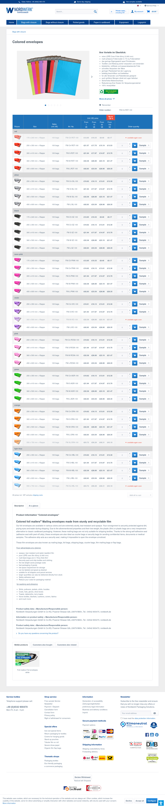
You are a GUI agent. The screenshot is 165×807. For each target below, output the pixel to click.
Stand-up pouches (51, 739)
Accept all (140, 801)
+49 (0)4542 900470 (17, 706)
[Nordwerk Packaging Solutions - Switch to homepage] (19, 10)
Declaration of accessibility (92, 701)
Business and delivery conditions (94, 709)
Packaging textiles (51, 760)
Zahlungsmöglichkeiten (91, 704)
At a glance (33, 505)
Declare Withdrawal (82, 777)
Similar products (21, 645)
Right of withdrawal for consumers (57, 718)
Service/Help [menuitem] (151, 5)
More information (9, 803)
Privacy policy (49, 715)
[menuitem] (76, 11)
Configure (152, 801)
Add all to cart (135, 495)
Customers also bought (42, 645)
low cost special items (52, 730)
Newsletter (48, 704)
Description (19, 505)
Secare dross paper (52, 745)
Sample (142, 145)
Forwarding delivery (90, 751)
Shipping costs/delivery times (93, 749)
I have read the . (139, 718)
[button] (161, 803)
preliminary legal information (93, 706)
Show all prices (105, 99)
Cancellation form (51, 709)
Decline (129, 801)
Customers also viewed (66, 645)
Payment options (88, 725)
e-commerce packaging (53, 766)
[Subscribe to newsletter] (154, 713)
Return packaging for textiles (55, 733)
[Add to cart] (134, 145)
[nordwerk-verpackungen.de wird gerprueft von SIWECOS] (82, 793)
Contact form (49, 712)
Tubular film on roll (51, 742)
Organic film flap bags (52, 748)
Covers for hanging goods (54, 736)
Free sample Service (52, 701)
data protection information (145, 718)
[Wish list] (112, 11)
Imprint (85, 712)
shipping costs (38, 495)
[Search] (95, 11)
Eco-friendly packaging (53, 763)
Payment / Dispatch (51, 706)
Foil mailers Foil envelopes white (27, 671)
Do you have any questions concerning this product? (38, 633)
